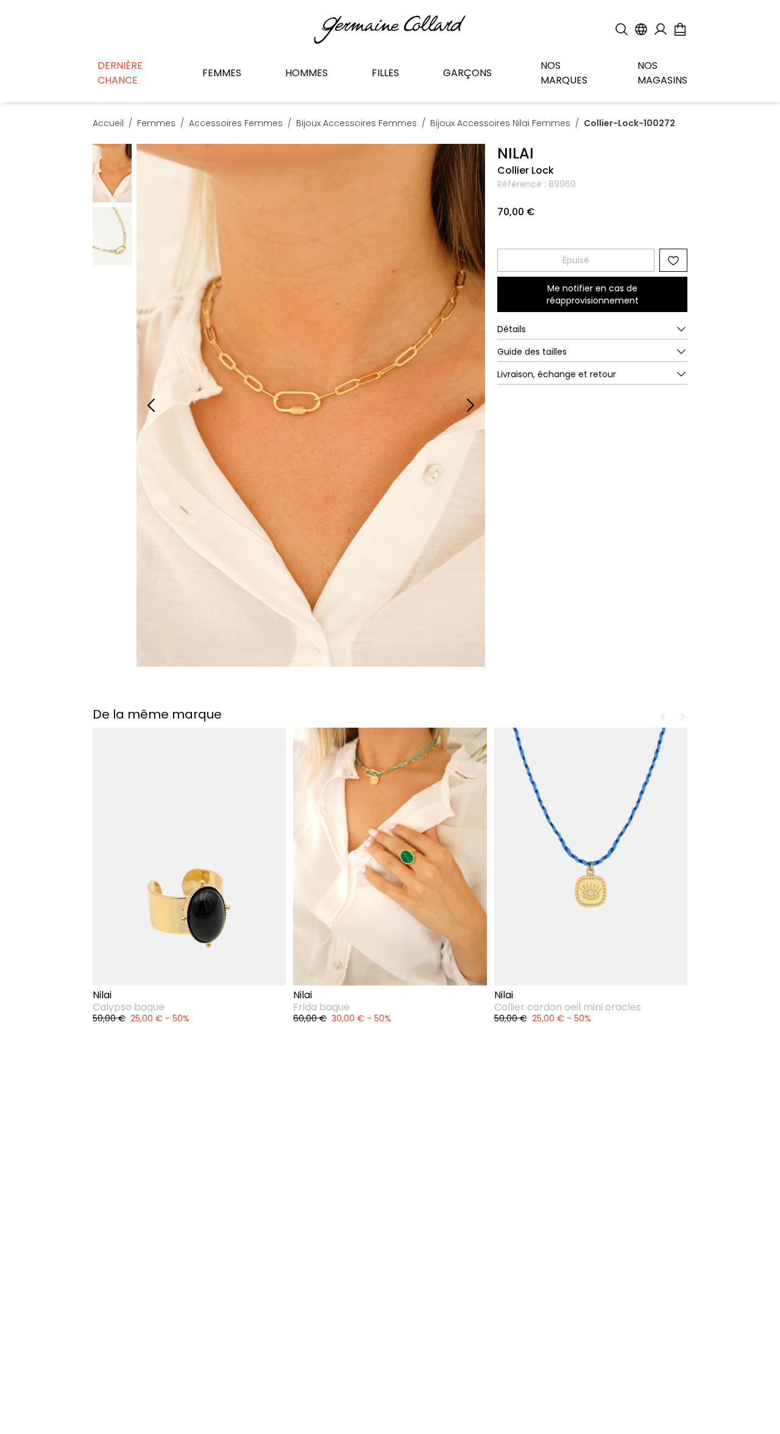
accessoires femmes (236, 123)
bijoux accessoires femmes (356, 123)
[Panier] (680, 29)
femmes (156, 123)
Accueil (108, 123)
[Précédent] (151, 405)
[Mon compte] (660, 29)
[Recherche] (621, 29)
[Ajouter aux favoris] (673, 260)
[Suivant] (470, 405)
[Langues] (641, 29)
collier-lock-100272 (629, 123)
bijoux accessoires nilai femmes (500, 123)
